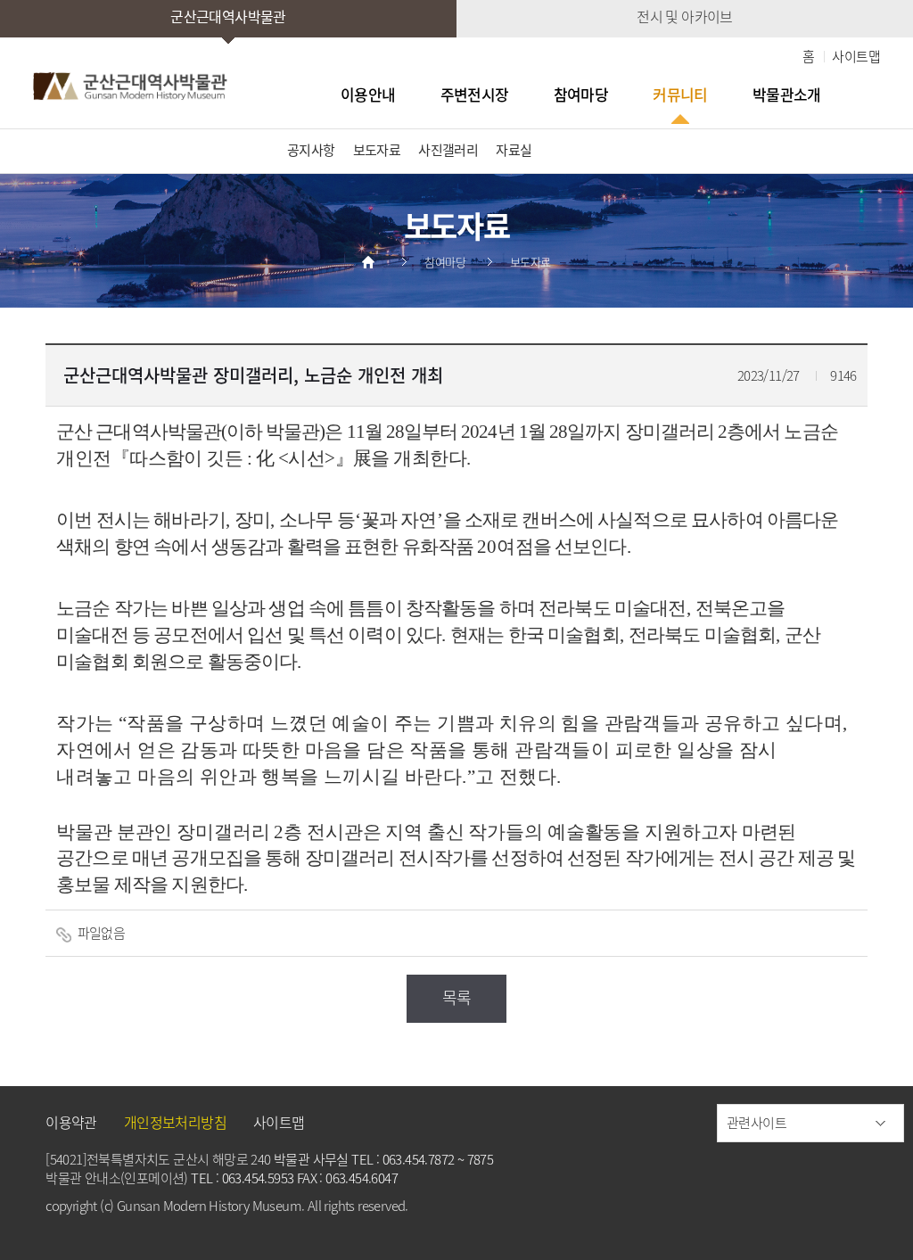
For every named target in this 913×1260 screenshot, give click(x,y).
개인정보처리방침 (175, 1121)
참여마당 (581, 95)
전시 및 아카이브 (685, 16)
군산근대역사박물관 (228, 16)
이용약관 (71, 1121)
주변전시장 (474, 95)
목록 (457, 997)
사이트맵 (856, 56)
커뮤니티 (680, 95)
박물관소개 (787, 95)
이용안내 (368, 95)
